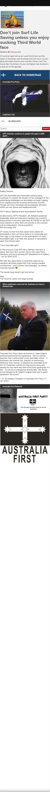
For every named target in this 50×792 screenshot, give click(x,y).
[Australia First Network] (25, 401)
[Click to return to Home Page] (25, 75)
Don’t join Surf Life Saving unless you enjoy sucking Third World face (24, 40)
